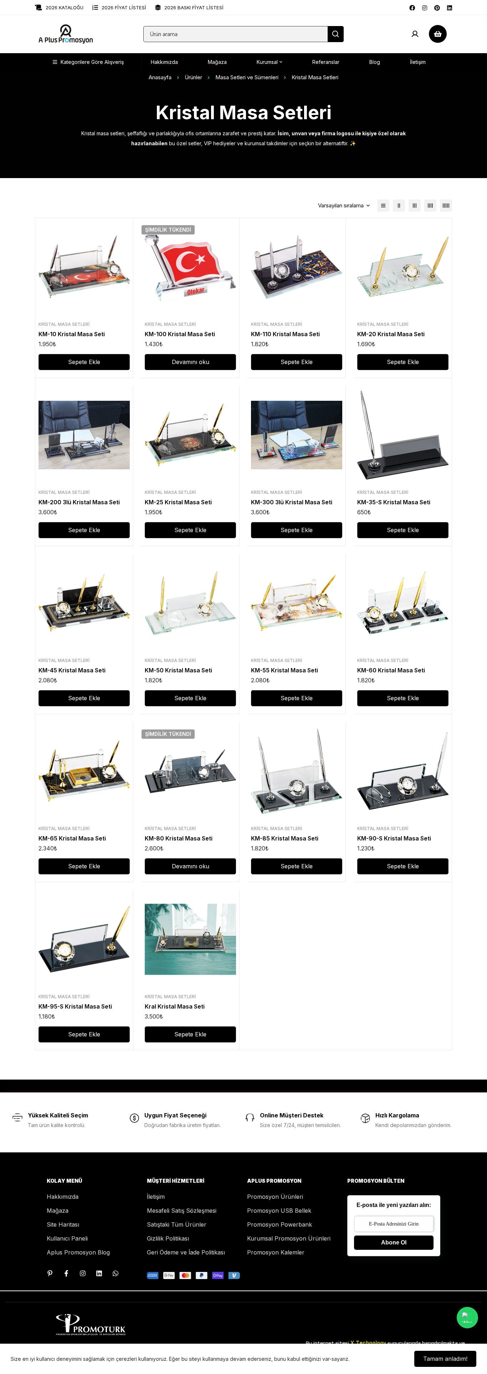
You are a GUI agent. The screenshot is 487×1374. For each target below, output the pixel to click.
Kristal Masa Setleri (64, 324)
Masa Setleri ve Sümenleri (246, 77)
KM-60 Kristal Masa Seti (391, 670)
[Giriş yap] (415, 34)
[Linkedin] (449, 7)
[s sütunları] (399, 205)
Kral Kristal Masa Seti (175, 1006)
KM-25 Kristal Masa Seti (178, 502)
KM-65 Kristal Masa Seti (72, 838)
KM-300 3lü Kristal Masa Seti (291, 502)
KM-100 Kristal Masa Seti (180, 334)
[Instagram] (424, 7)
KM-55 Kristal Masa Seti (284, 670)
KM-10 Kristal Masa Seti (72, 334)
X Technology (368, 1343)
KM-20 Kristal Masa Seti (391, 334)
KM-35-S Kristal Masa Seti (393, 502)
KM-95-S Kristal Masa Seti (75, 1006)
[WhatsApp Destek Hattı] (115, 1273)
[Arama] (336, 34)
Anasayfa (160, 77)
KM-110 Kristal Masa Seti (285, 334)
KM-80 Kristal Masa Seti (178, 838)
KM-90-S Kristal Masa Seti (394, 838)
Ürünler (193, 77)
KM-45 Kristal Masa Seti (72, 670)
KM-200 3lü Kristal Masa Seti (79, 502)
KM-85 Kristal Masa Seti (284, 838)
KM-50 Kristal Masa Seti (178, 670)
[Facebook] (412, 7)
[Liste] (383, 205)
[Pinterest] (437, 7)
